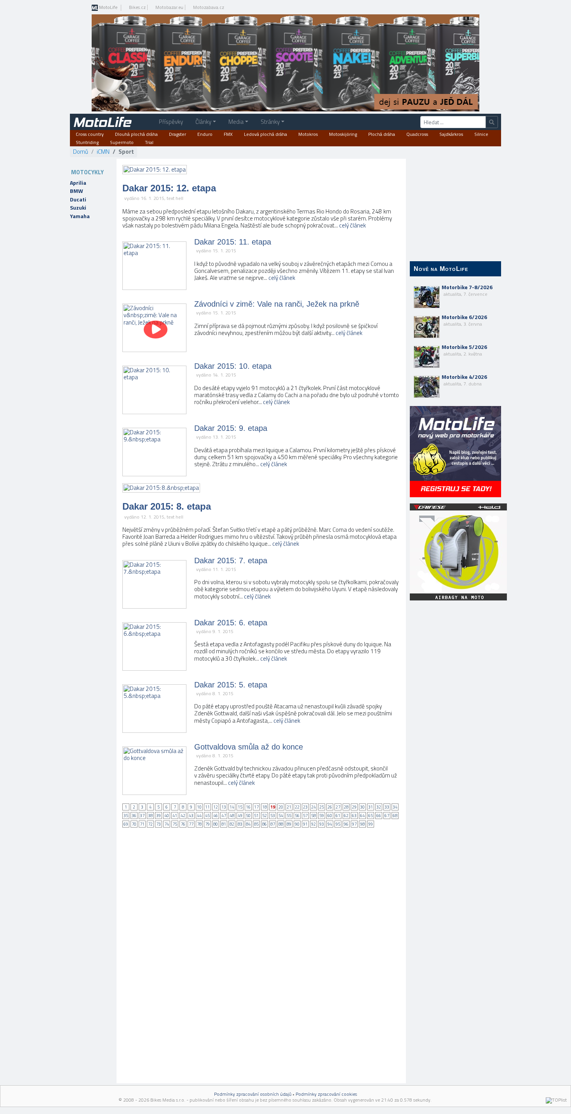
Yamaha (80, 216)
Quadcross (417, 134)
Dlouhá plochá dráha (136, 134)
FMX (228, 134)
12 (215, 807)
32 (378, 807)
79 (207, 824)
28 (346, 807)
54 (281, 815)
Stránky (270, 121)
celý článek (352, 225)
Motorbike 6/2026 (464, 320)
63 (354, 815)
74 (166, 824)
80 (215, 824)
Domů (80, 151)
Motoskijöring (343, 134)
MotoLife (108, 8)
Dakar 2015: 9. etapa (230, 428)
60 (329, 815)
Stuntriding (87, 142)
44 (199, 815)
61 (338, 815)
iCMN (103, 151)
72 (150, 824)
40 (166, 815)
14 (232, 807)
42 (183, 815)
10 (199, 807)
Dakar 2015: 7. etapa (230, 560)
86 (264, 824)
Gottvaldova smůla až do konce (248, 747)
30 (362, 807)
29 (354, 807)
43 (191, 815)
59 (321, 815)
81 (223, 824)
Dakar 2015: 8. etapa (166, 506)
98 (362, 824)
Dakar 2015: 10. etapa (233, 366)
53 (272, 815)
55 (289, 815)
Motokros (308, 134)
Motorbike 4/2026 (464, 380)
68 (395, 815)
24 (313, 807)
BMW (76, 191)
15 (240, 807)
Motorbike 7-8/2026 (467, 290)
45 (207, 815)
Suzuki (78, 208)
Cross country (90, 134)
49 (240, 815)
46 (215, 815)
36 (134, 815)
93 (321, 824)
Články (203, 121)
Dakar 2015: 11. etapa (232, 242)
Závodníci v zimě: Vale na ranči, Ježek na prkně (276, 304)
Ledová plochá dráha (265, 134)
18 (264, 807)
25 (321, 807)
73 (158, 824)
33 (387, 807)
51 (256, 815)
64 (362, 815)
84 (248, 824)
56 (297, 815)
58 (313, 815)
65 (370, 815)
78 (199, 824)
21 (289, 807)
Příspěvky (171, 121)
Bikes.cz (137, 7)
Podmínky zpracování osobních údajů (252, 1094)
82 (232, 824)
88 (281, 824)
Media (236, 121)
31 (370, 807)
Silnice (481, 134)
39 (158, 815)
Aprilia (78, 183)
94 (329, 824)
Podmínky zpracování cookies (326, 1094)
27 (338, 807)
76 (183, 824)
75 (174, 824)
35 (126, 815)
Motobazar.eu (169, 7)
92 (313, 824)
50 (248, 815)
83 (240, 824)
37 (142, 815)
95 (338, 824)
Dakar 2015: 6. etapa (230, 622)
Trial (149, 142)
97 (354, 824)
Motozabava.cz (208, 7)
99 (370, 824)
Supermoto (122, 142)
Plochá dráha (381, 134)
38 (150, 815)
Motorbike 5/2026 (464, 350)
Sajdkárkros (451, 134)
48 (232, 815)
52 (264, 815)
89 (289, 824)
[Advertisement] (455, 730)
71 (142, 824)
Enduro (204, 134)
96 (346, 824)
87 (272, 824)
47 (223, 815)
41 (174, 815)
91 (305, 824)
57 (305, 815)
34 (395, 807)
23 (305, 807)
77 (191, 824)
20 (281, 807)
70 (134, 824)
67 (387, 815)
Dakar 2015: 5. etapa (230, 684)
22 (297, 807)
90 (297, 824)
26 (329, 807)
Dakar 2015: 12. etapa (169, 188)
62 (346, 815)
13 (223, 807)
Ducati (78, 199)
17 (256, 807)
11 (207, 807)
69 (126, 824)
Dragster (177, 134)
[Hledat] (492, 122)
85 (256, 824)
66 (378, 815)
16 (248, 807)
